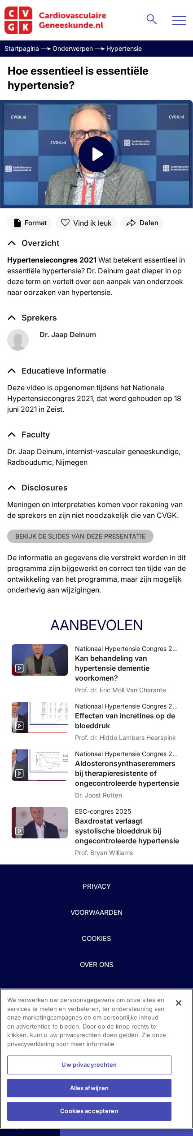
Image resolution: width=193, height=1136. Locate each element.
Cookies (96, 938)
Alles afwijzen (89, 1087)
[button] (56, 371)
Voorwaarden (96, 912)
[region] (96, 1059)
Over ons (97, 964)
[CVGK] (55, 20)
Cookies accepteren (89, 1110)
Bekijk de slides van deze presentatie (80, 536)
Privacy (97, 886)
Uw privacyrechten (89, 1064)
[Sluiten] (179, 1003)
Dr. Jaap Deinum (67, 334)
